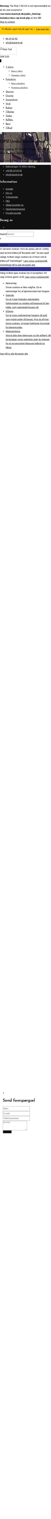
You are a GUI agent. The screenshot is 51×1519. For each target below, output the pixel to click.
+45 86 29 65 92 (14, 170)
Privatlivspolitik (13, 213)
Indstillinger (6, 265)
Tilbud (9, 128)
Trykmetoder (12, 197)
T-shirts (9, 67)
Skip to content (7, 22)
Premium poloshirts (19, 88)
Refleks (9, 120)
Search (3, 234)
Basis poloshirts (18, 84)
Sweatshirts (12, 100)
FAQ (8, 201)
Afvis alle (17, 265)
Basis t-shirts (17, 71)
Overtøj (9, 96)
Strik (8, 104)
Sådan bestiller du (14, 205)
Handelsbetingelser (15, 209)
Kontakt (9, 189)
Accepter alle (28, 265)
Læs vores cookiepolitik (35, 261)
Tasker (9, 116)
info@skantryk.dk (14, 42)
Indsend (7, 1132)
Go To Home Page (9, 160)
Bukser (9, 108)
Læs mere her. (42, 29)
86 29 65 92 (12, 38)
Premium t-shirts (18, 75)
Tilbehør (10, 112)
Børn (8, 124)
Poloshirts (11, 79)
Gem (2, 353)
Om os (9, 193)
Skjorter (10, 92)
